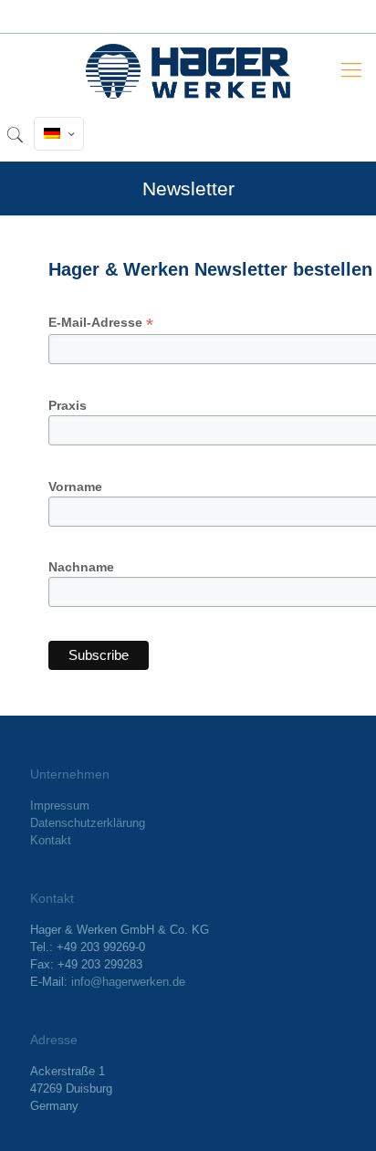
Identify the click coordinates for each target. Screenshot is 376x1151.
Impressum (59, 805)
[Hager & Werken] (188, 70)
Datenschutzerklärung (87, 823)
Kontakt (50, 840)
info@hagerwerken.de (128, 982)
